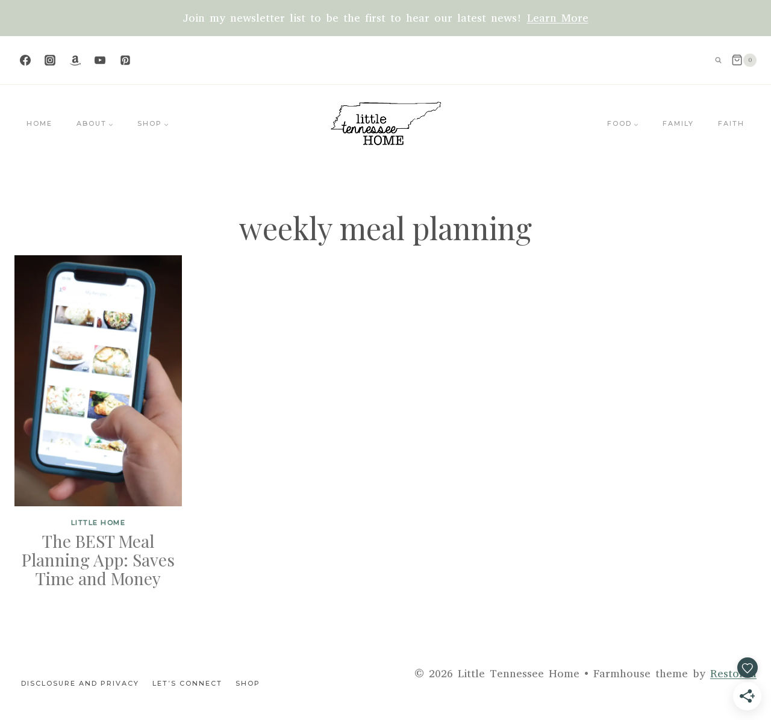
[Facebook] (25, 60)
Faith (731, 123)
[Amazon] (75, 60)
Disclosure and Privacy (80, 683)
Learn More (557, 18)
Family (678, 123)
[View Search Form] (718, 60)
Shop (248, 683)
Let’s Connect (187, 683)
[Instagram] (50, 60)
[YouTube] (100, 60)
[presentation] (98, 380)
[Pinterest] (125, 60)
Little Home (98, 522)
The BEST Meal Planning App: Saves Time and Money (98, 559)
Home (39, 123)
